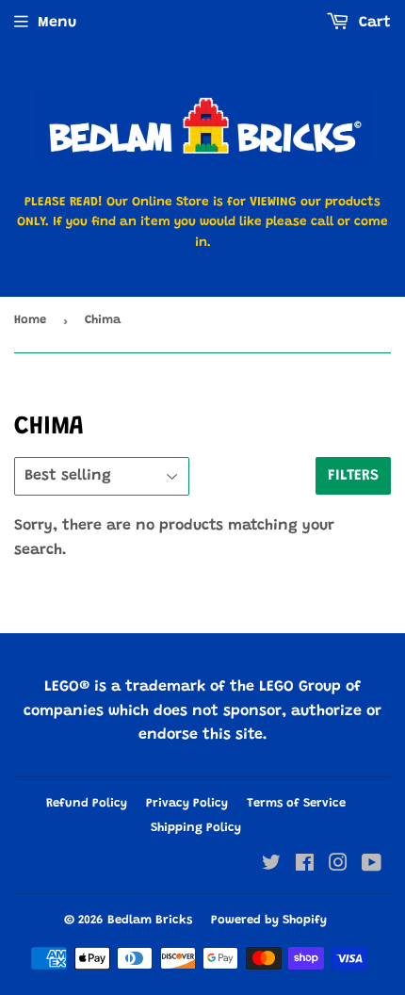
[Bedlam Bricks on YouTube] (371, 865)
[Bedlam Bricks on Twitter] (271, 865)
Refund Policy (86, 803)
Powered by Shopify (269, 920)
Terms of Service (296, 803)
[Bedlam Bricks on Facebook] (305, 865)
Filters (353, 475)
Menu (57, 22)
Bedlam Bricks (149, 920)
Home (30, 320)
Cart (372, 22)
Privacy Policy (187, 803)
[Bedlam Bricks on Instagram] (338, 865)
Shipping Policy (196, 828)
